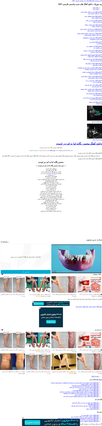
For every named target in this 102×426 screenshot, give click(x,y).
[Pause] (53, 272)
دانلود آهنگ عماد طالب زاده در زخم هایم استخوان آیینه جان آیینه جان (81, 396)
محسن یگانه (52, 150)
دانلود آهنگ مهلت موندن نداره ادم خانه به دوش (87, 394)
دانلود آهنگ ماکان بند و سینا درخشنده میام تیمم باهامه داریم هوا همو (81, 393)
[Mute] (55, 272)
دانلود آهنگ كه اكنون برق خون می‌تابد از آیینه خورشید (85, 405)
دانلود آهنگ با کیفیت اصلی (95, 306)
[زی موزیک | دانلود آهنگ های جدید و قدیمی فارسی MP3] (87, 0)
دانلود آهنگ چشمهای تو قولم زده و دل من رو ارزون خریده (84, 421)
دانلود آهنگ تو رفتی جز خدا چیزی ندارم (89, 388)
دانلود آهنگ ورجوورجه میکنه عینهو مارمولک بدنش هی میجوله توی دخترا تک (79, 391)
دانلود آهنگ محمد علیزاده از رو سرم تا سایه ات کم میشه (84, 387)
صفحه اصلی (95, 7)
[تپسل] (23, 418)
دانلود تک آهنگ (95, 376)
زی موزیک (51, 174)
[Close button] (79, 418)
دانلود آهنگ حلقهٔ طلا (93, 404)
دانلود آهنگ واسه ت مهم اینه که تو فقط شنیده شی (86, 390)
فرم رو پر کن (25, 272)
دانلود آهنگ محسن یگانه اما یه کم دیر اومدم (79, 143)
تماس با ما (96, 9)
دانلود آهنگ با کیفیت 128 (82, 306)
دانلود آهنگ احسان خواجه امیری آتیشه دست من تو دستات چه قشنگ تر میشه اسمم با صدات (75, 382)
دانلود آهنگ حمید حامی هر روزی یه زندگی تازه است (85, 402)
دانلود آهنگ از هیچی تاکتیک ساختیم (90, 384)
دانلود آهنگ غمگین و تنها (93, 408)
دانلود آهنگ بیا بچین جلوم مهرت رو (90, 415)
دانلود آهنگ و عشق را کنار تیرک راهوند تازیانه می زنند (85, 416)
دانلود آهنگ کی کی (94, 407)
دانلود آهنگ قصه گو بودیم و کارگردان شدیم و (87, 419)
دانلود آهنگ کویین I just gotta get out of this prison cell (85, 385)
